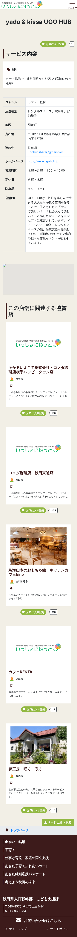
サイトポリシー (60, 929)
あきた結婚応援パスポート (25, 874)
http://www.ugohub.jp (43, 161)
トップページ (19, 830)
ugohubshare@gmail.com (46, 152)
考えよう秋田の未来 (20, 882)
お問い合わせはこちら (42, 920)
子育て (10, 850)
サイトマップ (18, 929)
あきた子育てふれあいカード (27, 866)
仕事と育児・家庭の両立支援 (27, 858)
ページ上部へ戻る (60, 822)
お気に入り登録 (55, 44)
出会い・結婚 (15, 842)
